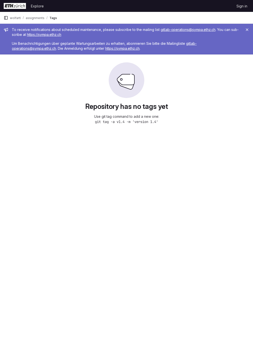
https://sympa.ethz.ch (44, 34)
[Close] (247, 30)
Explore (37, 6)
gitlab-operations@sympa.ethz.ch (188, 29)
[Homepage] (15, 6)
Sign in (241, 6)
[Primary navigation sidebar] (6, 18)
